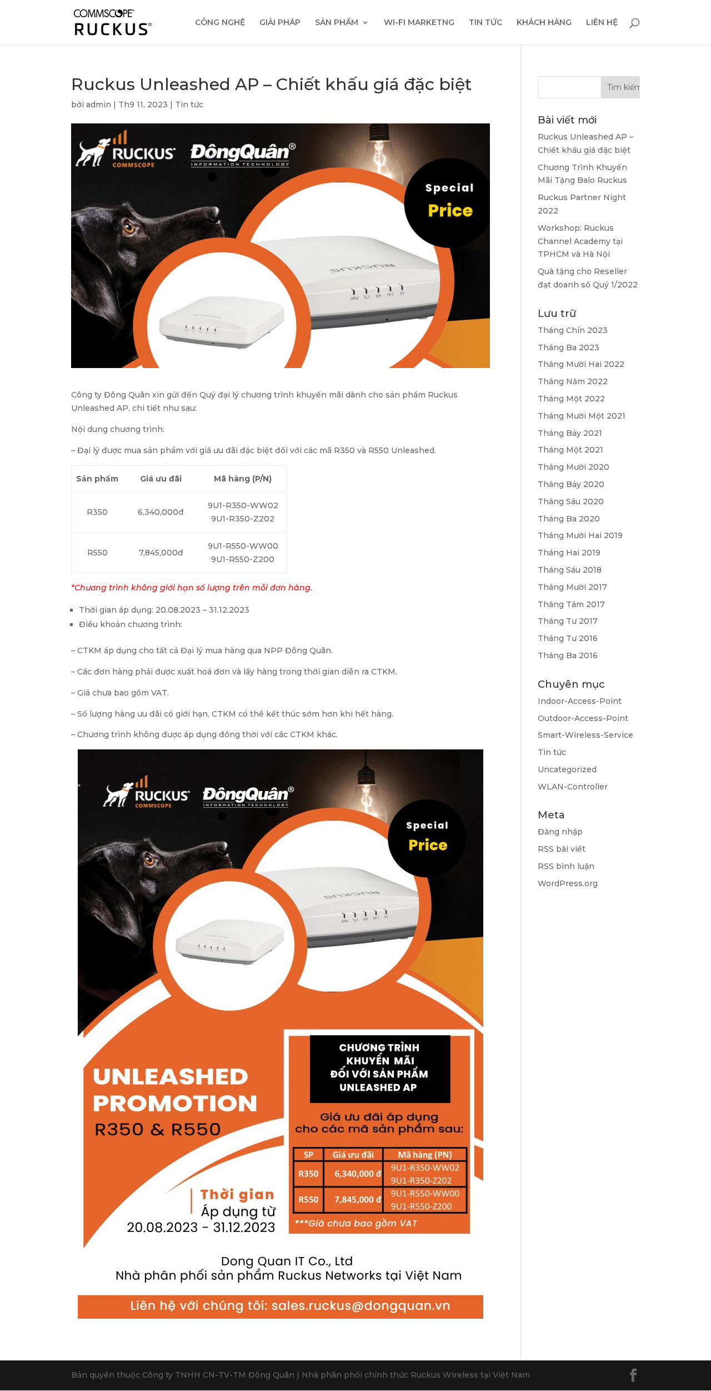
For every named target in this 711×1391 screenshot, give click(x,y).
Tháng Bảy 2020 (571, 484)
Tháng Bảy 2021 (570, 433)
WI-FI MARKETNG (419, 22)
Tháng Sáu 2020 (571, 501)
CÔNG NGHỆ (220, 22)
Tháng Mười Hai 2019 (580, 535)
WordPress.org (568, 883)
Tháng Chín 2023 (573, 330)
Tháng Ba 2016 (568, 655)
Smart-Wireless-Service (585, 735)
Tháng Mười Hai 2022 (581, 364)
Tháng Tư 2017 (568, 621)
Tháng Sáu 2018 (570, 570)
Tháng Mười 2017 (572, 587)
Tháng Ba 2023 (568, 347)
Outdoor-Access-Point (583, 718)
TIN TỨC (485, 22)
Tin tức (189, 105)
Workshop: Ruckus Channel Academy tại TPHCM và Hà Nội (580, 241)
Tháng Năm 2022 (573, 381)
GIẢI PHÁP (280, 22)
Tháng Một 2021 (570, 450)
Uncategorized (567, 769)
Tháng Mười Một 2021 (581, 416)
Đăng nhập (560, 832)
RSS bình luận (566, 866)
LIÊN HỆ (602, 22)
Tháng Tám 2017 (571, 604)
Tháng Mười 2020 (573, 467)
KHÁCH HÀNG (544, 22)
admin (98, 105)
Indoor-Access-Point (580, 701)
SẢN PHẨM (336, 22)
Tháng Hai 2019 (569, 553)
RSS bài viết (561, 849)
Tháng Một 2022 (571, 399)
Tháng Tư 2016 (568, 638)
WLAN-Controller (573, 787)
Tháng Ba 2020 (569, 519)
